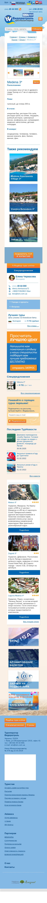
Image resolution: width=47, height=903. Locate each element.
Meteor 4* (12, 502)
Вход (6, 2)
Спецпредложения (23, 270)
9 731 (32, 321)
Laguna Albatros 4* (16, 596)
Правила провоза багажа (14, 802)
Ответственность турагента (15, 851)
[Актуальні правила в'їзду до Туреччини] (12, 456)
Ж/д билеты (9, 825)
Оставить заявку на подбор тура (17, 788)
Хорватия (32, 37)
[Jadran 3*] (23, 228)
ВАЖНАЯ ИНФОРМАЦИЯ (14, 855)
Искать (38, 29)
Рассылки (8, 791)
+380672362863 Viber (21, 291)
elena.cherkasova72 (20, 288)
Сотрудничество (11, 840)
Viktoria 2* (21, 382)
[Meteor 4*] (23, 493)
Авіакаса (9, 814)
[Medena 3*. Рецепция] (29, 73)
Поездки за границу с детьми (15, 798)
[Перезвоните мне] (20, 9)
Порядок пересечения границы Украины (20, 795)
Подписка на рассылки (13, 844)
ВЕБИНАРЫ (9, 837)
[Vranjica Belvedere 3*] (23, 198)
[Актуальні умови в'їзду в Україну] (12, 468)
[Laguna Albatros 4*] (23, 586)
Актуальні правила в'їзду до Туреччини (27, 454)
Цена (36, 82)
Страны (22, 37)
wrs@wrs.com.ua (18, 745)
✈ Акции (8, 821)
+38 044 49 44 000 (16, 743)
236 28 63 (35, 9)
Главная (13, 37)
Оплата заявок (10, 847)
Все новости (35, 476)
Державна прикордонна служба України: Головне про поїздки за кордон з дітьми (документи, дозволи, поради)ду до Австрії (27, 440)
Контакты (10, 867)
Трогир (14, 40)
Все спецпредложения (30, 393)
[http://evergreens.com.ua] (23, 881)
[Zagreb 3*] (23, 544)
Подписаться (18, 421)
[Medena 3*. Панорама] (23, 55)
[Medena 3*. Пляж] (18, 73)
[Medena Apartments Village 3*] (23, 167)
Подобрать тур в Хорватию (23, 255)
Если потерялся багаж (13, 805)
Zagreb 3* (12, 553)
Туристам (9, 784)
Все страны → (33, 326)
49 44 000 (19, 286)
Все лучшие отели (31, 622)
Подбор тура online (24, 266)
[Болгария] (10, 321)
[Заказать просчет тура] (23, 353)
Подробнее (24, 530)
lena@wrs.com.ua (19, 294)
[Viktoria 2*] (12, 385)
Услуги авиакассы (11, 818)
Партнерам (10, 833)
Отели (22, 40)
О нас (7, 863)
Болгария (17, 321)
